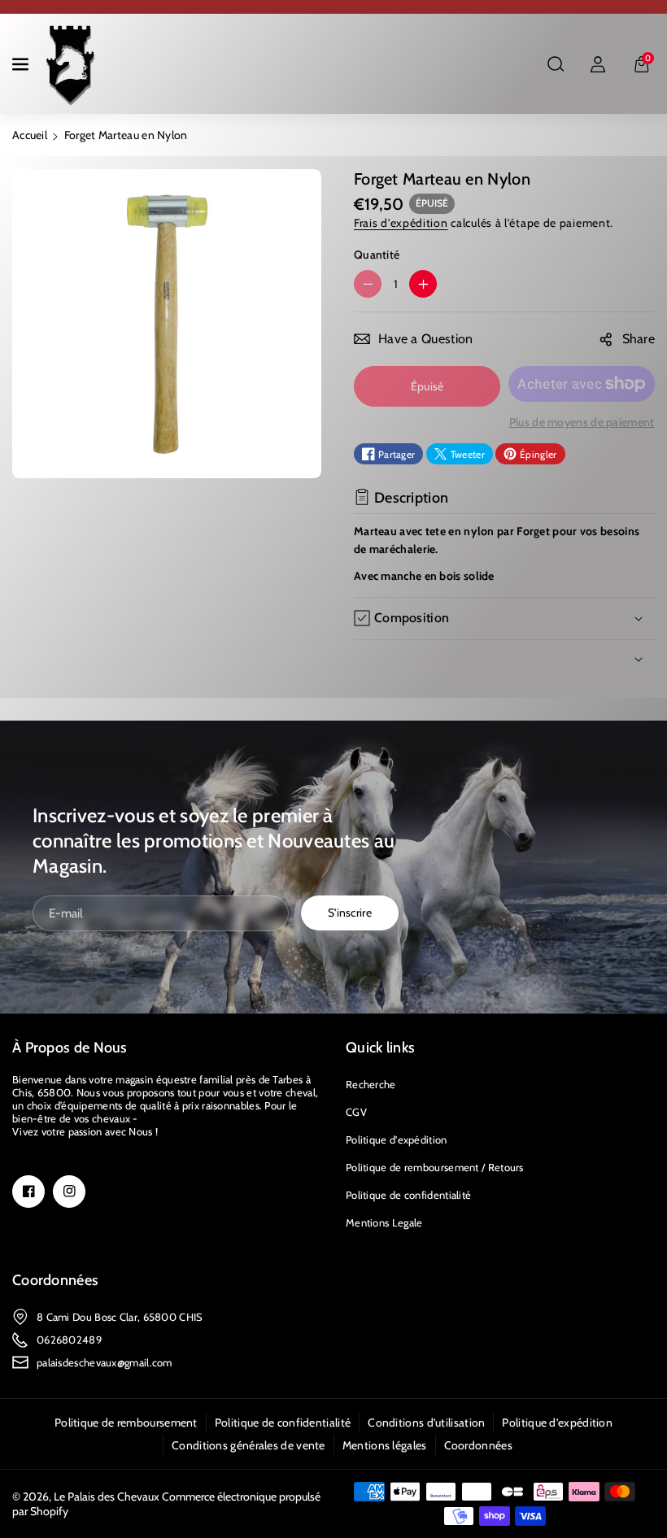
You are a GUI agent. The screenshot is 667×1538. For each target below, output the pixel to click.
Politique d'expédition (396, 1139)
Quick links (380, 1048)
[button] (22, 64)
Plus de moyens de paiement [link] (582, 422)
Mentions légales (384, 1445)
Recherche (371, 1084)
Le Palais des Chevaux (106, 1496)
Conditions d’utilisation (426, 1422)
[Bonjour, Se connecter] (598, 64)
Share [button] (639, 338)
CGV (356, 1111)
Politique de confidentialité (408, 1194)
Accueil (29, 135)
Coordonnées (55, 1280)
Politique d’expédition (557, 1422)
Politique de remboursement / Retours (435, 1167)
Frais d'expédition (401, 223)
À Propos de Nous (70, 1048)
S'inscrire (350, 912)
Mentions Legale (384, 1222)
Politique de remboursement (126, 1422)
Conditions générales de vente (248, 1445)
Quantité (376, 254)
